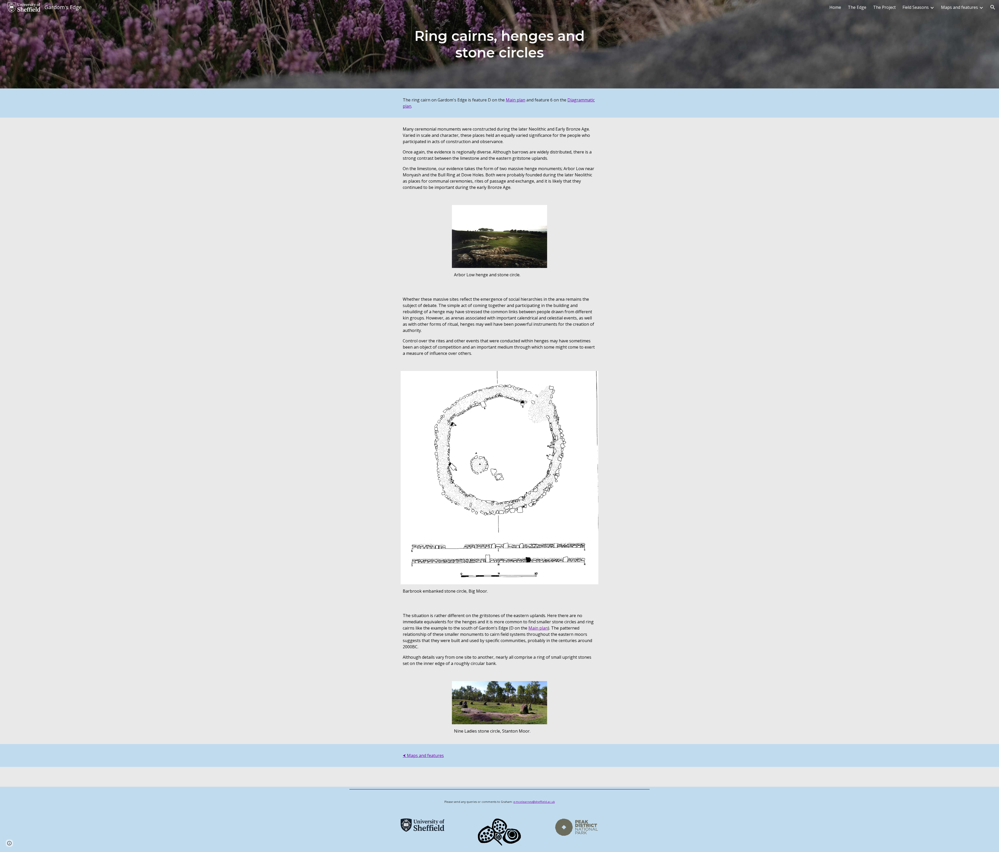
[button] (993, 7)
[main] (499, 44)
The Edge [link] (857, 7)
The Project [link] (884, 7)
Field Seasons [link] (915, 7)
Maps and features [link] (959, 7)
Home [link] (835, 7)
